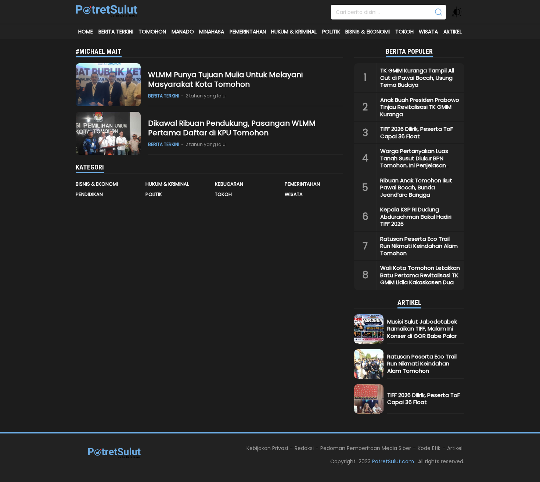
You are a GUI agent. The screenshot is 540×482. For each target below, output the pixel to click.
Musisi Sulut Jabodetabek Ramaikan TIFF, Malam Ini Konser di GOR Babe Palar (422, 329)
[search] (438, 12)
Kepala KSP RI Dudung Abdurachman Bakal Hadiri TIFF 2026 (415, 217)
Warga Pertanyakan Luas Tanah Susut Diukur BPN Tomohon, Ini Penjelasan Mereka (414, 161)
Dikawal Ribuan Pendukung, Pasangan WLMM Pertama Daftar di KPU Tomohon (232, 128)
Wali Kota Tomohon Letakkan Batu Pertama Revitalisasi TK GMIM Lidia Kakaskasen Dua (420, 275)
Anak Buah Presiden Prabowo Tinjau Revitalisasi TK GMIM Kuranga (419, 107)
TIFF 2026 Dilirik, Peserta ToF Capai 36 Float (416, 132)
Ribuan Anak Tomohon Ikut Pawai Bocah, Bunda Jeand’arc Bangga (416, 187)
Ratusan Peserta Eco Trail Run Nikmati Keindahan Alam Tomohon (419, 246)
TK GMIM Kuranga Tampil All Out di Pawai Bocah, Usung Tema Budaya (417, 78)
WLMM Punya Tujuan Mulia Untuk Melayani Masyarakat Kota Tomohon (225, 79)
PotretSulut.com (393, 461)
